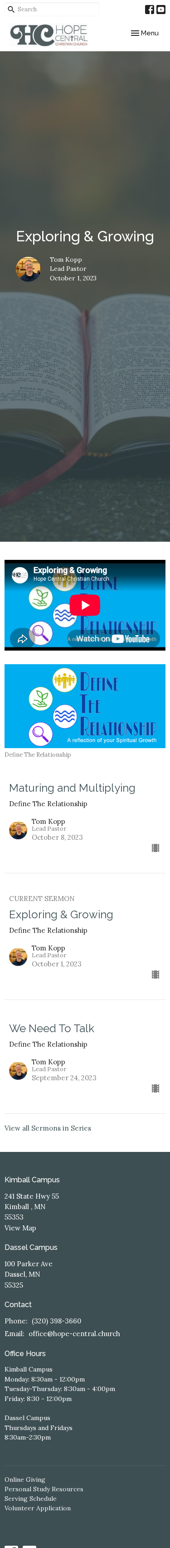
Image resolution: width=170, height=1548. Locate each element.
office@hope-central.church (74, 1333)
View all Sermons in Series (48, 1128)
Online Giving (25, 1479)
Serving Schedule (31, 1498)
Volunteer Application (38, 1508)
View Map (20, 1228)
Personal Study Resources (44, 1489)
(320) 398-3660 (56, 1321)
